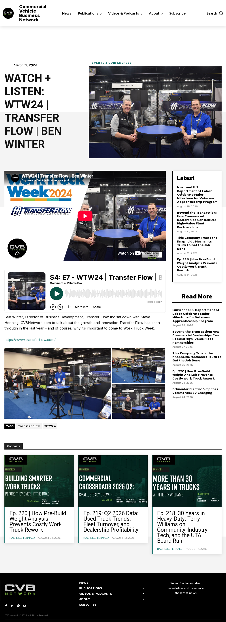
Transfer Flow (29, 426)
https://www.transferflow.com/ (30, 339)
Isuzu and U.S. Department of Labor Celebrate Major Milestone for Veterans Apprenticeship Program (197, 194)
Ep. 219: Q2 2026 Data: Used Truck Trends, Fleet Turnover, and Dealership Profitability (110, 521)
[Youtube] (24, 606)
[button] (215, 13)
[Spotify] (18, 606)
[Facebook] (6, 606)
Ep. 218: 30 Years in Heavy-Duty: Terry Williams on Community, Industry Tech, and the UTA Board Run (182, 527)
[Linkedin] (12, 606)
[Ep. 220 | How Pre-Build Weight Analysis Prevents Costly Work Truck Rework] (39, 481)
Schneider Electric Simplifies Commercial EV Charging (195, 390)
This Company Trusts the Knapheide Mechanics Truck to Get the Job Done (197, 243)
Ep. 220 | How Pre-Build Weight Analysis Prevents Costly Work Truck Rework (197, 265)
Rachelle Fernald (22, 538)
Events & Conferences (112, 63)
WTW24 (50, 426)
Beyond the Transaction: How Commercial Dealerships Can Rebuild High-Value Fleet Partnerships (197, 220)
